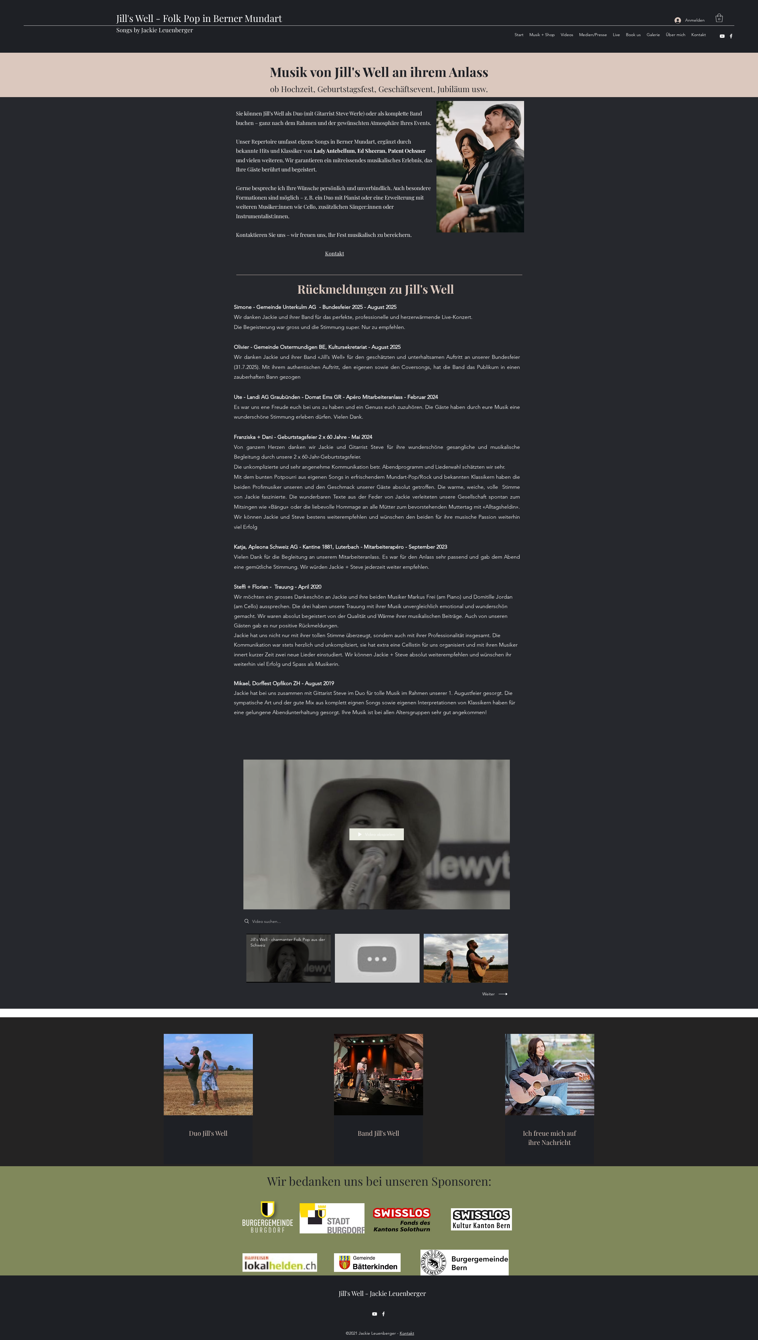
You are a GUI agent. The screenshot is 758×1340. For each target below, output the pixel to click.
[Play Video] (288, 958)
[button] (719, 18)
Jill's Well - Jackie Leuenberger (382, 1293)
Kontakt (407, 1333)
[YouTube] (722, 36)
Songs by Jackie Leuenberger (154, 30)
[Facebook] (731, 36)
